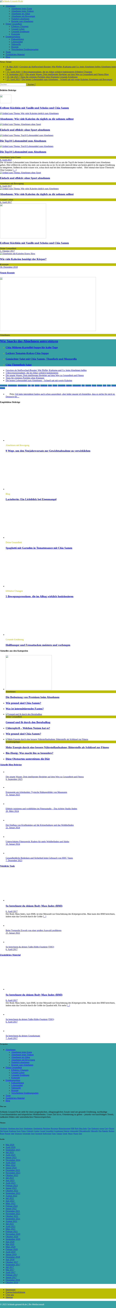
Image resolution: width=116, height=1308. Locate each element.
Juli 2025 (10, 1152)
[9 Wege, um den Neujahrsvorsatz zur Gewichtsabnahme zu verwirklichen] (29, 440)
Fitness (54, 385)
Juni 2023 (10, 1180)
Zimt (80, 1134)
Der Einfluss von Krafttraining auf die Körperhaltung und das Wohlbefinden (40, 825)
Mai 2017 (10, 1270)
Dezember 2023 (13, 1170)
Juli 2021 (10, 1224)
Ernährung (43, 385)
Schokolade (26, 1134)
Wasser (70, 1134)
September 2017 (13, 1264)
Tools (8, 52)
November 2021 (13, 1213)
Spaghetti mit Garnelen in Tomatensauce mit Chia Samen (39, 547)
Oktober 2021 (12, 1216)
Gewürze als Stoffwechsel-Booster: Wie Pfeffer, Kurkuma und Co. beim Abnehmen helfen (46, 370)
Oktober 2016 (12, 1282)
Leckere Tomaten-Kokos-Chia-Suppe (27, 353)
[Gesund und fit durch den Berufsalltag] (24, 714)
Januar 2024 (11, 1168)
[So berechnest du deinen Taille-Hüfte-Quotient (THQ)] (11, 942)
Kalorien (69, 385)
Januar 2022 (11, 1208)
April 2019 (10, 1252)
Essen (50, 385)
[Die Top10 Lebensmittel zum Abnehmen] (26, 135)
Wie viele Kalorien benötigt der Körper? (23, 259)
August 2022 (11, 1196)
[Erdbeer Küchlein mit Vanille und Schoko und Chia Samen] (5, 102)
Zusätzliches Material (15, 54)
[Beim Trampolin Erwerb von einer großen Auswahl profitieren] (11, 925)
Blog (8, 57)
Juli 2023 (10, 1178)
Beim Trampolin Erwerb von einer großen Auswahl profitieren (33, 930)
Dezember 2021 (13, 1211)
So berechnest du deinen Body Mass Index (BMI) (34, 905)
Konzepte (15, 34)
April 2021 (10, 1226)
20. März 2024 (12, 811)
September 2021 (13, 1219)
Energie (37, 385)
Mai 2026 (10, 1145)
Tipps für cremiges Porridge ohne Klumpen (25, 378)
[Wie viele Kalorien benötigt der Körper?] (17, 253)
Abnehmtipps (12, 385)
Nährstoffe (16, 44)
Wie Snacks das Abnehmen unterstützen (29, 341)
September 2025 (13, 1150)
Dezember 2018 (13, 1257)
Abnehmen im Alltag (20, 13)
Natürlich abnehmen (20, 19)
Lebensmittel (17, 42)
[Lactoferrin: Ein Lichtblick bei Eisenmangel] (29, 489)
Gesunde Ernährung (20, 31)
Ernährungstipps (13, 36)
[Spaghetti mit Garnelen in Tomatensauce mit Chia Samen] (29, 537)
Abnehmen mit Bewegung (23, 16)
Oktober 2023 (12, 1175)
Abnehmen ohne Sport (15, 1129)
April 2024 (10, 1162)
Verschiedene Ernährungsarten (24, 49)
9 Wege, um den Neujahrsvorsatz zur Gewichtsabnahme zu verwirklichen (48, 450)
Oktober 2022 (12, 1190)
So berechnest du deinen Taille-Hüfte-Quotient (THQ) (30, 947)
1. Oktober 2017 (7, 251)
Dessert (111, 1129)
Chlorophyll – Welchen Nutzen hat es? (28, 728)
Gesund (42, 1131)
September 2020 (13, 1239)
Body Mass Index (81, 1129)
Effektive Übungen (19, 26)
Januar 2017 (11, 1277)
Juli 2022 (10, 1198)
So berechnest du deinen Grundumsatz (23, 1036)
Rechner (111, 1131)
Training (59, 1134)
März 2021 (10, 1229)
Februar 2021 (12, 1231)
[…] (14, 170)
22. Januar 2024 (13, 827)
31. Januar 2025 (13, 795)
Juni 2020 (10, 1242)
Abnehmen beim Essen (21, 8)
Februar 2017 (12, 1275)
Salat (12, 1134)
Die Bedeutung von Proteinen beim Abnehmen (32, 697)
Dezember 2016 (13, 1280)
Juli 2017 (10, 1267)
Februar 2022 (12, 1206)
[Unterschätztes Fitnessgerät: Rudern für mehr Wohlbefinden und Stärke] (11, 836)
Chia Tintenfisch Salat (19, 364)
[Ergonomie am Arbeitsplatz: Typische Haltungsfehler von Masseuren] (11, 787)
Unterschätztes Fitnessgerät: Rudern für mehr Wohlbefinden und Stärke (37, 841)
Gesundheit (61, 385)
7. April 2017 (12, 1038)
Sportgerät (38, 1134)
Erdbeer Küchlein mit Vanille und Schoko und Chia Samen (34, 107)
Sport (104, 385)
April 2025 (10, 1155)
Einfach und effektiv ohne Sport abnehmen (25, 129)
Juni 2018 (10, 1259)
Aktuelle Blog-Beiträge (11, 764)
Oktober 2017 (12, 1262)
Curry (107, 1129)
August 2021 (11, 1221)
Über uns (10, 1295)
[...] (44, 916)
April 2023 (10, 1183)
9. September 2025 (14, 779)
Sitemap (9, 1297)
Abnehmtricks (22, 385)
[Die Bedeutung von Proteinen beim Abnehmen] (29, 689)
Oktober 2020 (12, 1236)
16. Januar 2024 (13, 844)
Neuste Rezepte (7, 272)
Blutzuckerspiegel (65, 1129)
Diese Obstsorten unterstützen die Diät (28, 758)
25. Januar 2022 (13, 933)
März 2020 (10, 1247)
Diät (32, 385)
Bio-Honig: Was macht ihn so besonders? (29, 753)
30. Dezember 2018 (9, 267)
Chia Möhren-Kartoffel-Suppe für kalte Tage (32, 347)
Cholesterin (95, 1129)
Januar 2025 (11, 1157)
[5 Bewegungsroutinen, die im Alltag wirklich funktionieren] (29, 586)
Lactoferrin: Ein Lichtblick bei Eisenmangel (31, 499)
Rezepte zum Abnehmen (22, 21)
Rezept (94, 385)
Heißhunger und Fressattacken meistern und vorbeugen (38, 645)
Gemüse (36, 1131)
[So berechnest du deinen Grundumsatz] (11, 1031)
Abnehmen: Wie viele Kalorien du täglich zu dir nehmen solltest (37, 118)
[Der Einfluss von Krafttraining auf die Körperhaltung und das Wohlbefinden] (11, 820)
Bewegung (54, 1129)
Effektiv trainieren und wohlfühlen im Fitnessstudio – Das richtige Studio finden (41, 808)
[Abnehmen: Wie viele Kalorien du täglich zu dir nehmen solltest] (29, 113)
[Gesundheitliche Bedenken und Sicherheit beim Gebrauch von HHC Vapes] (11, 853)
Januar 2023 (11, 1188)
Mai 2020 (10, 1244)
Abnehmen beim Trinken (22, 11)
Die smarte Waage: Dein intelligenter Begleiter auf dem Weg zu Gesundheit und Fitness (45, 375)
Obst (83, 385)
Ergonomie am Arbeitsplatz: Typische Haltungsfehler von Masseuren (36, 792)
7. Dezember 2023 (14, 860)
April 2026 (10, 1147)
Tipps (109, 385)
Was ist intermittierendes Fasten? (25, 708)
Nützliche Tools (7, 866)
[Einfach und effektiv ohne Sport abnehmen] (20, 124)
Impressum (10, 1289)
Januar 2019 (11, 1254)
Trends (113, 385)
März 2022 (10, 1203)
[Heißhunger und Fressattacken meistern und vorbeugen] (29, 634)
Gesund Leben (17, 29)
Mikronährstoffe (84, 1131)
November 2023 (13, 1173)
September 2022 (13, 1193)
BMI (72, 1129)
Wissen (2, 388)
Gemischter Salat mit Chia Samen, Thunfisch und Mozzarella (41, 358)
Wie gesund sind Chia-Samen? (23, 702)
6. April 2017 (6, 160)
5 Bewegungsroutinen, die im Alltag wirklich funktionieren (32, 373)
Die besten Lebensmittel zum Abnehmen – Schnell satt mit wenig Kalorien (39, 380)
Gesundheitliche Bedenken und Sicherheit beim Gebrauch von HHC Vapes (39, 858)
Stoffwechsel (47, 1134)
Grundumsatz (58, 1131)
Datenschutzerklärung (15, 1292)
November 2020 (13, 1234)
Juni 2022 (10, 1201)
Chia (29, 385)
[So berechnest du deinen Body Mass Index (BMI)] (29, 900)
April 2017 (10, 1272)
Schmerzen (18, 1134)
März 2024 (10, 1165)
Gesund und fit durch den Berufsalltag (28, 722)
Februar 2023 (12, 1185)
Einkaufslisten (17, 39)
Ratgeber (88, 385)
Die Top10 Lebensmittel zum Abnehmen (23, 140)
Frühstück (30, 1131)
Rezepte (15, 47)
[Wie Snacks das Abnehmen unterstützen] (48, 330)
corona (101, 1129)
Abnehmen (11, 6)
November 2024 (13, 1160)
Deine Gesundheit (14, 24)
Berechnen (46, 1129)
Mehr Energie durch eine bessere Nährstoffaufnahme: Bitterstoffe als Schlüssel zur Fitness (57, 747)
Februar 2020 (12, 1249)
